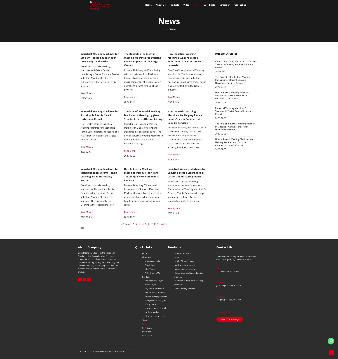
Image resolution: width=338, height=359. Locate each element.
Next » (163, 224)
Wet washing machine (155, 292)
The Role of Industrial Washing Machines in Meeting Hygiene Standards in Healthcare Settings (143, 115)
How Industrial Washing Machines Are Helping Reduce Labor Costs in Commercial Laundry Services (234, 142)
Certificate (209, 4)
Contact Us (240, 4)
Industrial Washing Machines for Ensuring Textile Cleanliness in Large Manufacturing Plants (187, 172)
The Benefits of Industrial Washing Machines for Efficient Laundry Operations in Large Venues (232, 80)
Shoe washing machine (155, 316)
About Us (161, 4)
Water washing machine (156, 296)
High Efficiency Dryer (155, 288)
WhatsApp (220, 282)
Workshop (150, 265)
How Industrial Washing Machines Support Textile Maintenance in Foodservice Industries (232, 95)
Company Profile (152, 261)
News (196, 4)
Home (148, 4)
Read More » (87, 93)
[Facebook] (80, 279)
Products (174, 4)
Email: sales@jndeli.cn (225, 312)
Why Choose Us (152, 273)
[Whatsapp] (331, 341)
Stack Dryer (150, 284)
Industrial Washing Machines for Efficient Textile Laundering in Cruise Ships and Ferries (100, 57)
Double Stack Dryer (154, 280)
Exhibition (225, 4)
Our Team (150, 269)
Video (186, 4)
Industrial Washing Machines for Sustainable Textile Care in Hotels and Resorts (100, 115)
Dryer (177, 257)
